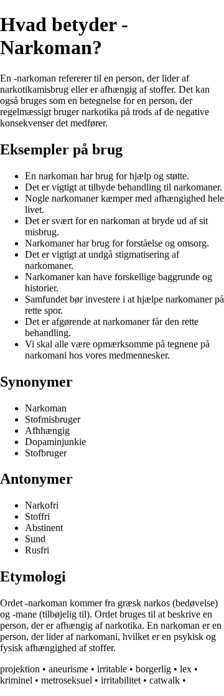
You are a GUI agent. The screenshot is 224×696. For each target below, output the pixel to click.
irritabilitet (121, 680)
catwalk (164, 680)
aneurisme (68, 669)
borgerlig (153, 669)
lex (186, 669)
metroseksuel (66, 680)
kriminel (16, 680)
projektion (20, 669)
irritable (112, 669)
